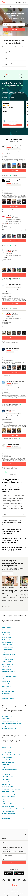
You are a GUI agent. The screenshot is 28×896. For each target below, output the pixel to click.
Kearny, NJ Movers (6, 652)
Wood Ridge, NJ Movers (7, 659)
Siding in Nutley (5, 764)
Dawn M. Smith (23, 587)
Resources (4, 838)
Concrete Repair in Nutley (8, 786)
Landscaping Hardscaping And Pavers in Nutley (13, 808)
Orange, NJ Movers (6, 686)
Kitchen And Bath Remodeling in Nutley (11, 755)
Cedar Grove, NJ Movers (8, 664)
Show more (24, 161)
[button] (4, 165)
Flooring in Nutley (6, 784)
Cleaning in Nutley (6, 726)
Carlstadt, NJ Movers (7, 679)
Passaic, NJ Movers (6, 637)
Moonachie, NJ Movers (7, 696)
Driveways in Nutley (6, 781)
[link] (4, 121)
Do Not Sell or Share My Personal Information (14, 893)
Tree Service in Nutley (7, 757)
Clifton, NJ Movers (6, 627)
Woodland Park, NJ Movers (8, 671)
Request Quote (14, 170)
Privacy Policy (17, 889)
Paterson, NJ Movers (7, 684)
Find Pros (14, 29)
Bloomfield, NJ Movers (7, 630)
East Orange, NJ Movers (7, 662)
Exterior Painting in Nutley (8, 811)
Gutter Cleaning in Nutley (8, 791)
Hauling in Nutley (6, 718)
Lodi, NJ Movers (6, 693)
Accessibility (14, 891)
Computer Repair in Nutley (8, 796)
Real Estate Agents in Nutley (9, 728)
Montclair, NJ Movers (7, 644)
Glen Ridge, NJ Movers (7, 639)
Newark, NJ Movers (6, 657)
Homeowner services (6, 831)
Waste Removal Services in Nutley (10, 721)
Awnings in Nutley (6, 818)
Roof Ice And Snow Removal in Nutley (11, 789)
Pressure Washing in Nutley (8, 794)
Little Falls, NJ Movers (7, 674)
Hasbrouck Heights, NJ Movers (9, 676)
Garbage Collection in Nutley (9, 777)
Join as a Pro (18, 2)
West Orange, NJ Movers (8, 698)
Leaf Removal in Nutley (7, 804)
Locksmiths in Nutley (7, 801)
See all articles (7, 573)
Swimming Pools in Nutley (8, 762)
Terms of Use (10, 889)
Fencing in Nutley (6, 779)
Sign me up (14, 862)
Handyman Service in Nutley (8, 767)
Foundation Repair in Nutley (8, 813)
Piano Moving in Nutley (7, 716)
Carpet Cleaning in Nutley (8, 799)
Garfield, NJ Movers (6, 666)
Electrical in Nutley (6, 752)
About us (4, 842)
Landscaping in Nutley (7, 759)
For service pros (5, 834)
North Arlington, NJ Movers (8, 642)
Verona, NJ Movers (6, 669)
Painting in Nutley (6, 774)
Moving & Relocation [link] (12, 6)
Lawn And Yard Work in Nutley (9, 769)
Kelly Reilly (5, 587)
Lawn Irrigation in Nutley (8, 806)
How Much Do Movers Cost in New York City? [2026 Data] (9, 591)
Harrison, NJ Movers (7, 688)
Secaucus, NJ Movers (7, 681)
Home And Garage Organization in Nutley (12, 723)
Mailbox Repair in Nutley (8, 816)
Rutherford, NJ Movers (7, 635)
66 (22, 472)
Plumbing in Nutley (6, 747)
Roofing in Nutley (6, 750)
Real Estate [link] (4, 6)
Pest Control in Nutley (7, 772)
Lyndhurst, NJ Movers (7, 649)
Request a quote (13, 124)
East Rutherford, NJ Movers (8, 654)
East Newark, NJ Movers (8, 691)
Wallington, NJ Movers (7, 647)
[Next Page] (25, 472)
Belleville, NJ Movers (7, 632)
